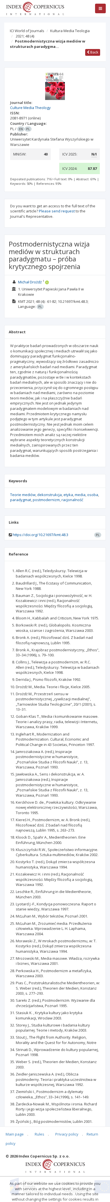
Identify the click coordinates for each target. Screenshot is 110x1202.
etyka (68, 494)
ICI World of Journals (27, 30)
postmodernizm (46, 499)
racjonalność (72, 499)
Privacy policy (66, 1134)
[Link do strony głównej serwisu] (35, 7)
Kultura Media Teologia (70, 30)
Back (93, 52)
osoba (92, 494)
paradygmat (20, 499)
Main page (15, 1134)
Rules (39, 1134)
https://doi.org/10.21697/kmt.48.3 (40, 534)
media (80, 494)
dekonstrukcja (49, 494)
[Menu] (100, 8)
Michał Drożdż (30, 282)
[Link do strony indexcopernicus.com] (55, 1165)
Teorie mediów (23, 494)
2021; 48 (25, 36)
